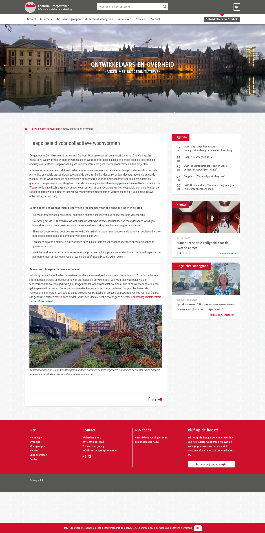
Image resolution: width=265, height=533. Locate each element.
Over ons (35, 442)
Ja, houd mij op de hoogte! (211, 464)
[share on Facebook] (149, 399)
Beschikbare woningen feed (151, 437)
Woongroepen (37, 446)
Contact (155, 19)
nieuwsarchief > (228, 253)
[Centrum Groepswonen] (48, 7)
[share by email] (160, 399)
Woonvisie (35, 187)
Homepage (36, 437)
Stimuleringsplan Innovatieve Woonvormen (129, 183)
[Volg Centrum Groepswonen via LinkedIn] (89, 456)
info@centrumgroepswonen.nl (100, 450)
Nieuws (34, 450)
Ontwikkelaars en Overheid (222, 19)
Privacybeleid (37, 480)
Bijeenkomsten (38, 454)
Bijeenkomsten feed (147, 442)
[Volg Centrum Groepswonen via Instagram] (84, 456)
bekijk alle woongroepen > (222, 314)
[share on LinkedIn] (154, 399)
